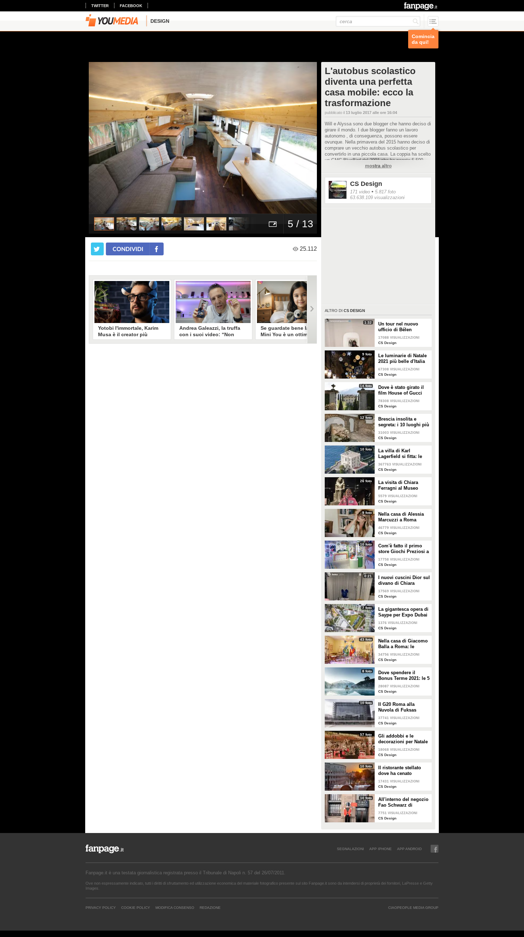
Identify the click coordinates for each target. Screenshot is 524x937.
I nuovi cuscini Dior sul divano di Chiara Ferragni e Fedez (404, 580)
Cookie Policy (135, 907)
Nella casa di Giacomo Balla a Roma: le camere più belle (403, 644)
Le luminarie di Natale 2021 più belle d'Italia (402, 358)
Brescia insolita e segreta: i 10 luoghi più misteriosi (403, 422)
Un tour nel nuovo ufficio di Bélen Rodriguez (398, 327)
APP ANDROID (409, 848)
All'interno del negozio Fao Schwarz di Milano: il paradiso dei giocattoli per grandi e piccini (403, 802)
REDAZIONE (210, 907)
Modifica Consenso (174, 907)
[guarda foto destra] (225, 138)
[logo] (421, 6)
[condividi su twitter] (97, 249)
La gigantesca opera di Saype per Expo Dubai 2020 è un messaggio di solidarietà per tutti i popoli (403, 612)
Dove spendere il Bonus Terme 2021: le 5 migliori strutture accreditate (404, 675)
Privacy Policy (101, 907)
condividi (128, 248)
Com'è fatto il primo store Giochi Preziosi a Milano (403, 549)
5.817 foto (385, 191)
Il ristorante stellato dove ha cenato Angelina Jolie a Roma (403, 770)
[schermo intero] (272, 224)
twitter (100, 6)
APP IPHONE (380, 848)
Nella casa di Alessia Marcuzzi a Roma (401, 516)
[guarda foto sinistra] (111, 138)
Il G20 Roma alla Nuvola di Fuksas (397, 707)
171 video (360, 191)
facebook (131, 6)
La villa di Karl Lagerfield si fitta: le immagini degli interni (402, 453)
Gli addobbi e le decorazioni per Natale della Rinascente (403, 739)
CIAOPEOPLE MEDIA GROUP (413, 907)
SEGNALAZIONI (350, 848)
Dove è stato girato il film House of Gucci (401, 390)
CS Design (366, 183)
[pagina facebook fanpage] (434, 849)
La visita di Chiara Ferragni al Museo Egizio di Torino (398, 485)
